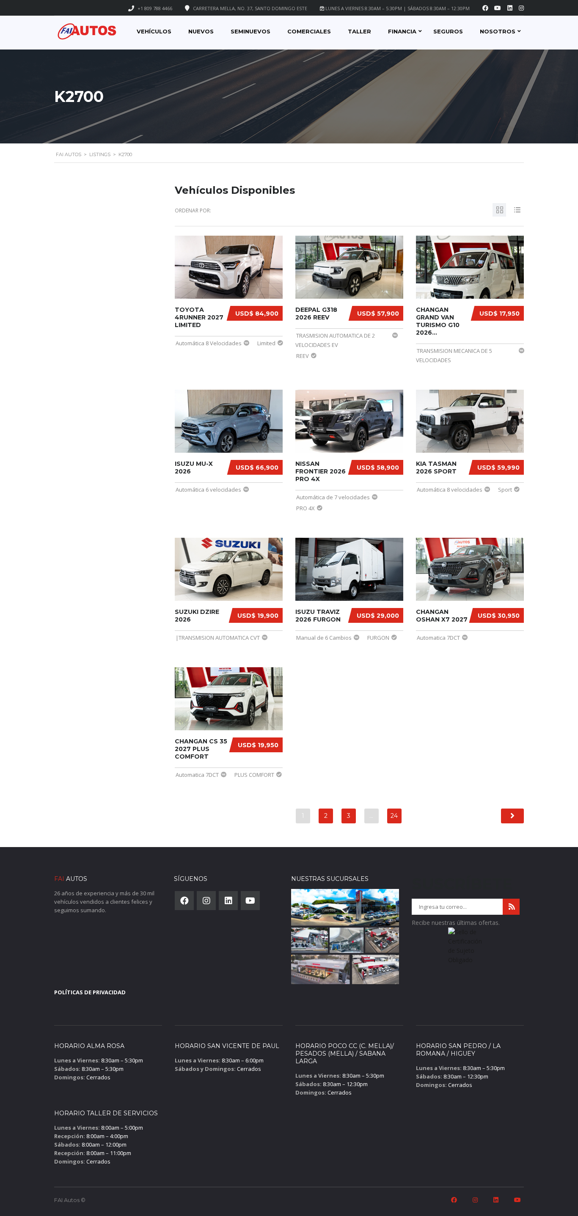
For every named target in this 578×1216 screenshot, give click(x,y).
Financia (402, 31)
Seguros (448, 31)
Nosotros (497, 31)
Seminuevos (250, 31)
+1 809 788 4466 (155, 8)
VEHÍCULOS (154, 31)
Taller (359, 31)
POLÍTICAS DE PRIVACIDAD (90, 992)
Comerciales (309, 31)
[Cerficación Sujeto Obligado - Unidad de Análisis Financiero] (466, 948)
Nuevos (201, 31)
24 (394, 816)
